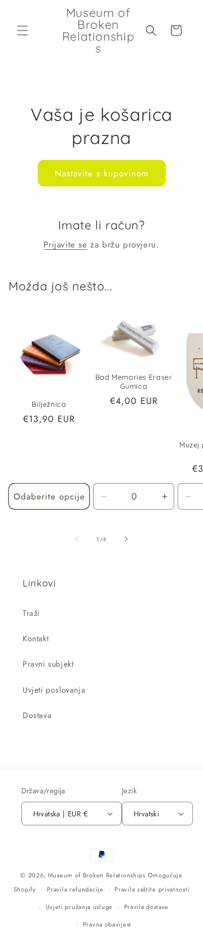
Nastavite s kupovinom (102, 173)
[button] (22, 30)
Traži (31, 613)
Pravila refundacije (75, 889)
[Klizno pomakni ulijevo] (76, 539)
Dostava (37, 715)
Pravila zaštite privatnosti (151, 889)
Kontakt (35, 638)
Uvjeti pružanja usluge (79, 906)
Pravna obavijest (107, 924)
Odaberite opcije (49, 496)
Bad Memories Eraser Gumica (134, 381)
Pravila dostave (146, 906)
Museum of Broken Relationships (96, 875)
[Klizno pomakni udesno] (126, 539)
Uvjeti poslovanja (54, 689)
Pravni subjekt (48, 663)
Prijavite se (65, 244)
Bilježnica (49, 403)
